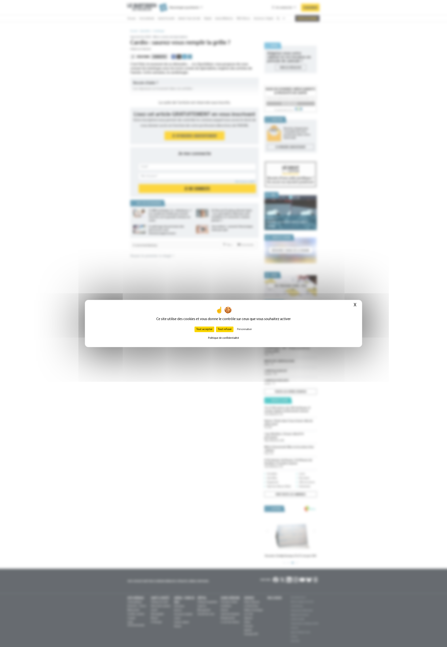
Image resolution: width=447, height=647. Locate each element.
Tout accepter (204, 329)
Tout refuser (225, 329)
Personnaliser (244, 329)
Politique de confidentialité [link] (223, 338)
